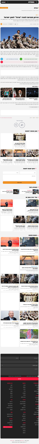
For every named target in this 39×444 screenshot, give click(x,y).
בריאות (24, 414)
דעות (11, 385)
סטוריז (37, 420)
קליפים (24, 430)
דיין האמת (23, 407)
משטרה (24, 393)
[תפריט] (36, 2)
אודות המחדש (9, 422)
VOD (38, 418)
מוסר (38, 389)
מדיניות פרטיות (9, 414)
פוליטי (24, 395)
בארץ (24, 385)
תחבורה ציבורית (9, 407)
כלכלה (11, 387)
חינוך (38, 406)
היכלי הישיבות (22, 409)
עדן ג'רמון (22, 440)
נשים (38, 410)
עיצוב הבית (37, 412)
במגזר (24, 405)
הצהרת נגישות (9, 416)
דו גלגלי (11, 401)
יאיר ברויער (12, 440)
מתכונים (37, 408)
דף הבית (37, 10)
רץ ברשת (37, 424)
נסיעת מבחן (10, 405)
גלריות (37, 399)
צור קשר (10, 424)
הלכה (38, 387)
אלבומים (23, 424)
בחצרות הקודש (22, 403)
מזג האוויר (10, 389)
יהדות (24, 389)
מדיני (24, 391)
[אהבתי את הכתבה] (22, 125)
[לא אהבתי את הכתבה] (16, 125)
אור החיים (37, 385)
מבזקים (11, 420)
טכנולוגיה (23, 416)
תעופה (11, 409)
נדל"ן (11, 395)
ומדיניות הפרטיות (23, 376)
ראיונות (24, 432)
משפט (11, 393)
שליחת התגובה (19, 182)
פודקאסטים (36, 422)
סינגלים (24, 428)
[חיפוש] (7, 2)
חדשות (34, 117)
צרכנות (24, 418)
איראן (30, 117)
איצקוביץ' (37, 397)
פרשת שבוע (36, 391)
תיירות (11, 397)
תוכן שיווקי (23, 420)
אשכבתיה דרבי (22, 401)
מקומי (11, 391)
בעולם (34, 10)
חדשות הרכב (10, 403)
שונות (38, 393)
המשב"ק (37, 401)
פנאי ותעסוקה (36, 414)
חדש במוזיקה (23, 426)
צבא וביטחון (23, 397)
